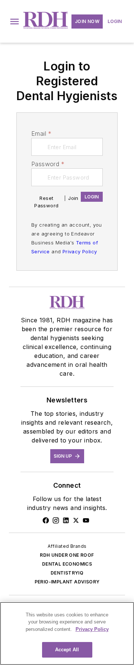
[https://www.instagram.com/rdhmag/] (56, 520)
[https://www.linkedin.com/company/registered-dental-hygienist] (66, 520)
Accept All (67, 649)
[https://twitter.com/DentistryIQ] (76, 520)
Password (48, 164)
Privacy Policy (80, 251)
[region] (67, 633)
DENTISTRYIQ (67, 573)
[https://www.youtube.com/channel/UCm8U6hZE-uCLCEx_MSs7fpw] (86, 520)
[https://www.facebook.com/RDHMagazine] (46, 520)
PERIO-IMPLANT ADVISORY (67, 582)
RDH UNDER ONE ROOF (67, 555)
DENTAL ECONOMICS (67, 564)
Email (41, 133)
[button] (14, 21)
